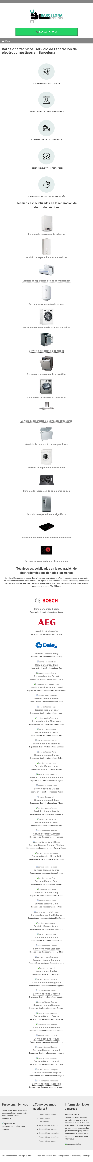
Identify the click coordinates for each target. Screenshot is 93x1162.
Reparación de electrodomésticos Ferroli (46, 679)
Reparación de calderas (48, 1115)
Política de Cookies (54, 1156)
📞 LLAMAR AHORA (46, 32)
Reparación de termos (48, 1129)
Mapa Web (41, 1156)
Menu (7, 41)
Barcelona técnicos (9, 1156)
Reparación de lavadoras (48, 1125)
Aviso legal (85, 1156)
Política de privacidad (71, 1156)
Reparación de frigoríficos (49, 1137)
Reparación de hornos (47, 1141)
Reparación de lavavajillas (49, 1133)
